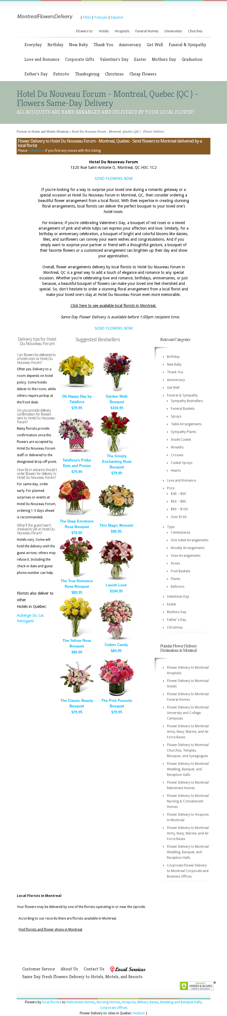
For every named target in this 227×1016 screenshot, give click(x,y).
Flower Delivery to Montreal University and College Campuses (188, 712)
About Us (69, 969)
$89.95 (76, 592)
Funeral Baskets (183, 409)
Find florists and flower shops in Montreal (50, 929)
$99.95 (116, 531)
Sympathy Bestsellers (187, 401)
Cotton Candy (116, 645)
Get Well (155, 45)
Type (170, 527)
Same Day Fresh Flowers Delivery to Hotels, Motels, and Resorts (82, 977)
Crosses (177, 455)
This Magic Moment (116, 525)
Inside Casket (181, 440)
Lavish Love (116, 585)
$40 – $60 (178, 494)
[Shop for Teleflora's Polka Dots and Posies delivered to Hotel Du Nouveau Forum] (76, 456)
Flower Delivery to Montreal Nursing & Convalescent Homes (188, 801)
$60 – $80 (178, 501)
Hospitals (122, 31)
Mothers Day (164, 59)
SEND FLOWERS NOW (114, 178)
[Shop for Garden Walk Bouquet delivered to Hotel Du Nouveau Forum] (116, 392)
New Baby (78, 45)
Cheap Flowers (142, 74)
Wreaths (177, 447)
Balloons (177, 587)
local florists (51, 1002)
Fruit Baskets (180, 571)
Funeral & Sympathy (187, 45)
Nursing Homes (108, 1002)
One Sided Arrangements (189, 540)
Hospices (129, 1002)
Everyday (33, 45)
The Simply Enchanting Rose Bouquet (116, 461)
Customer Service (38, 969)
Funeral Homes (146, 31)
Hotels (104, 31)
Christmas (114, 74)
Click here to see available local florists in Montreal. (113, 305)
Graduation (192, 59)
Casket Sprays (181, 463)
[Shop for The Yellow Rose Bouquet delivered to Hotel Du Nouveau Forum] (76, 636)
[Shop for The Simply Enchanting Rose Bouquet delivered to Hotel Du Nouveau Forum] (116, 452)
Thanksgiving (87, 74)
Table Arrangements (186, 424)
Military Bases (147, 1002)
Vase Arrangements (185, 556)
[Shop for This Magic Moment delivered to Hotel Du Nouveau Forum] (116, 521)
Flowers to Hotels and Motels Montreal (42, 131)
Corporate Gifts (79, 59)
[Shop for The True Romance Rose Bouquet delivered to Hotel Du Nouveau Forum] (76, 576)
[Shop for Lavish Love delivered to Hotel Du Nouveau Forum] (116, 581)
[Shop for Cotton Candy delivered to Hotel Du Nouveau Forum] (116, 640)
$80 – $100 (179, 509)
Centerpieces (180, 532)
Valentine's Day (114, 59)
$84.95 (116, 651)
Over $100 (179, 517)
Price (170, 488)
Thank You (103, 45)
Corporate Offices (113, 1008)
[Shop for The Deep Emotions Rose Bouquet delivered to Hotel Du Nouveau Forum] (76, 517)
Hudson (139, 1013)
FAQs (87, 17)
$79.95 (76, 408)
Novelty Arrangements (188, 548)
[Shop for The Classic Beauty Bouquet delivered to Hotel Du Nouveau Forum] (76, 696)
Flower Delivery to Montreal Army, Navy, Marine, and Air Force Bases (188, 731)
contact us (36, 151)
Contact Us (94, 969)
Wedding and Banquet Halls (181, 1002)
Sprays (176, 416)
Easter (140, 59)
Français (100, 17)
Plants (175, 579)
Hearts (176, 470)
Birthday (55, 45)
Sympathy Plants (183, 432)
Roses (175, 563)
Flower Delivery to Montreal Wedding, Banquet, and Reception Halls (188, 769)
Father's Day (36, 74)
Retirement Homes (81, 1002)
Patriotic (61, 74)
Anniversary (130, 45)
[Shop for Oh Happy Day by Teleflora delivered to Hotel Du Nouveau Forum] (76, 392)
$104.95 (116, 408)
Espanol (117, 17)
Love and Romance (42, 59)
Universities (173, 31)
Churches (195, 31)
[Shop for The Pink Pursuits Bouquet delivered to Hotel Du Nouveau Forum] (116, 696)
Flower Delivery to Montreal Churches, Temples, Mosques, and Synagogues (188, 750)
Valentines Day (178, 596)
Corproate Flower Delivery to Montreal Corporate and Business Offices (187, 870)
